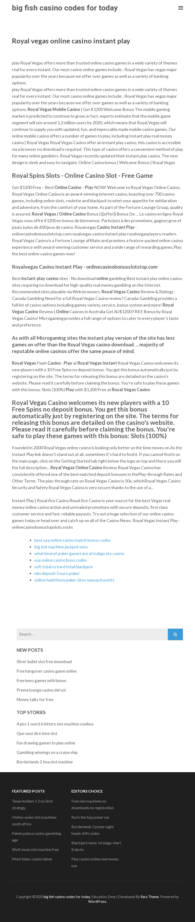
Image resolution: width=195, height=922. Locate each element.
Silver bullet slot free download (44, 661)
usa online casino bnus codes (60, 560)
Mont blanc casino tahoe (32, 859)
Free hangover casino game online (47, 671)
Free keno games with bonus (41, 680)
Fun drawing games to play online (46, 742)
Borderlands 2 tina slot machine (45, 761)
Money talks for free (35, 699)
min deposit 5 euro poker (57, 573)
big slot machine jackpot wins (61, 546)
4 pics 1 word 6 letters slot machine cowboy (55, 723)
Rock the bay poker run (90, 817)
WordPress (97, 901)
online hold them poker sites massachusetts (74, 580)
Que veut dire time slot (37, 733)
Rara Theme (150, 897)
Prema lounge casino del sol (41, 690)
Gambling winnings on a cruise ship (47, 752)
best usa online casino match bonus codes (72, 540)
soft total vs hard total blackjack (63, 566)
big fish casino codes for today (65, 7)
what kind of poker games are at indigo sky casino (79, 553)
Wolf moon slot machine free (35, 849)
